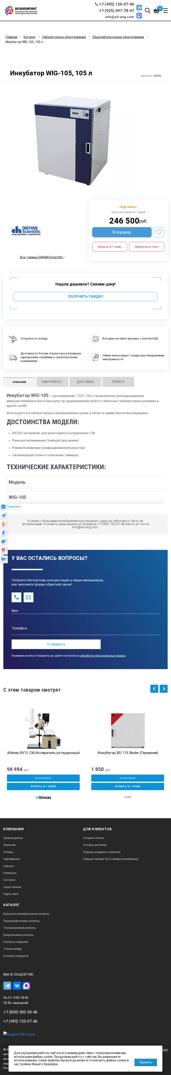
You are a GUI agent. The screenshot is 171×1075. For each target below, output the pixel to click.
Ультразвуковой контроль (19, 927)
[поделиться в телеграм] (4, 516)
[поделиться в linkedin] (4, 559)
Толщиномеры (12, 948)
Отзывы (8, 852)
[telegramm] (139, 7)
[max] (139, 15)
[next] (164, 689)
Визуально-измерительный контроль (26, 913)
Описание (19, 382)
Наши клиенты (12, 887)
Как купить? (52, 382)
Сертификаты (11, 859)
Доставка (85, 382)
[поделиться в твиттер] (4, 542)
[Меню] (165, 10)
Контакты (9, 880)
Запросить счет (147, 247)
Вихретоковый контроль (18, 935)
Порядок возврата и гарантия (101, 852)
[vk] (17, 986)
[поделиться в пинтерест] (4, 551)
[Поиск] (147, 10)
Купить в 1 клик (109, 247)
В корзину (122, 232)
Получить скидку (85, 296)
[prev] (154, 689)
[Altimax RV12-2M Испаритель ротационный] (43, 728)
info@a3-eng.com (119, 17)
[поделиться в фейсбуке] (4, 533)
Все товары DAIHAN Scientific (42, 257)
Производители (13, 838)
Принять (145, 1062)
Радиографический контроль (21, 921)
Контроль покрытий (15, 941)
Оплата (118, 382)
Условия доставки (94, 845)
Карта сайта (10, 894)
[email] (28, 597)
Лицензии (9, 845)
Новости (8, 866)
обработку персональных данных (103, 655)
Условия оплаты (93, 838)
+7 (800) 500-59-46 (20, 1012)
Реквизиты (10, 873)
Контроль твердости (15, 956)
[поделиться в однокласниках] (4, 525)
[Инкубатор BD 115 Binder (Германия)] (127, 728)
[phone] (16, 597)
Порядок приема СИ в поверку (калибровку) (110, 859)
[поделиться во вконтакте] (4, 507)
